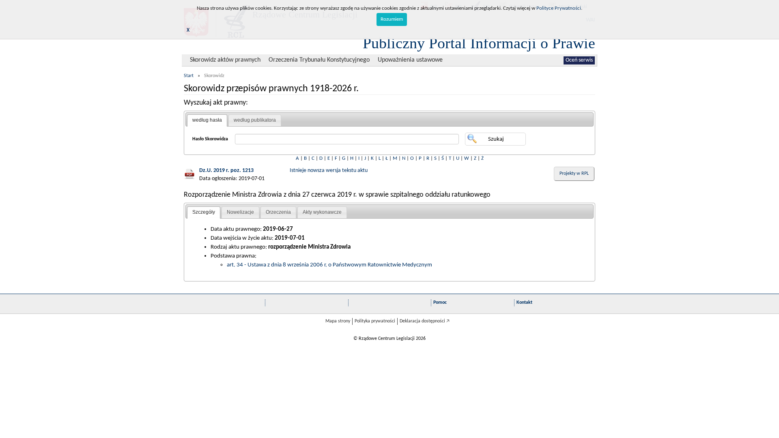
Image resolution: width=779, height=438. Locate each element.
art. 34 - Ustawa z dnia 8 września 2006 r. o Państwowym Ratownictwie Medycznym (329, 265)
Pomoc (440, 302)
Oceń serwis (579, 60)
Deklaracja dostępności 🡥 (425, 321)
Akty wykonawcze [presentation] (322, 212)
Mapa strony (337, 321)
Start (189, 75)
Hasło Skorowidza (210, 139)
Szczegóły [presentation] (203, 212)
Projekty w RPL (574, 173)
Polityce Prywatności (558, 8)
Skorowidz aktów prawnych (225, 60)
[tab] (207, 120)
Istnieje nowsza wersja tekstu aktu (329, 170)
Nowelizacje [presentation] (240, 212)
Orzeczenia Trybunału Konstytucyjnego (319, 60)
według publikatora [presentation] (255, 120)
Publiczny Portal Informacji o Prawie (479, 43)
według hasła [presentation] (207, 120)
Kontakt (524, 302)
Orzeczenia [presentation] (278, 212)
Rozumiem (392, 19)
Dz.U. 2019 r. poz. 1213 (226, 170)
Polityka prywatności (375, 321)
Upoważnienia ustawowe (410, 60)
